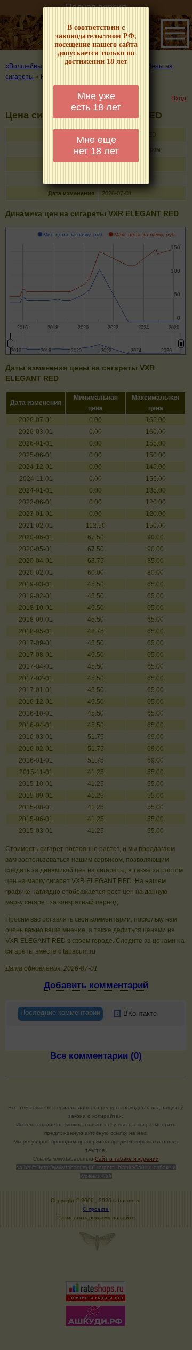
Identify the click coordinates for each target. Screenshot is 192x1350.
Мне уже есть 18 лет (96, 102)
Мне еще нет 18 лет (96, 145)
